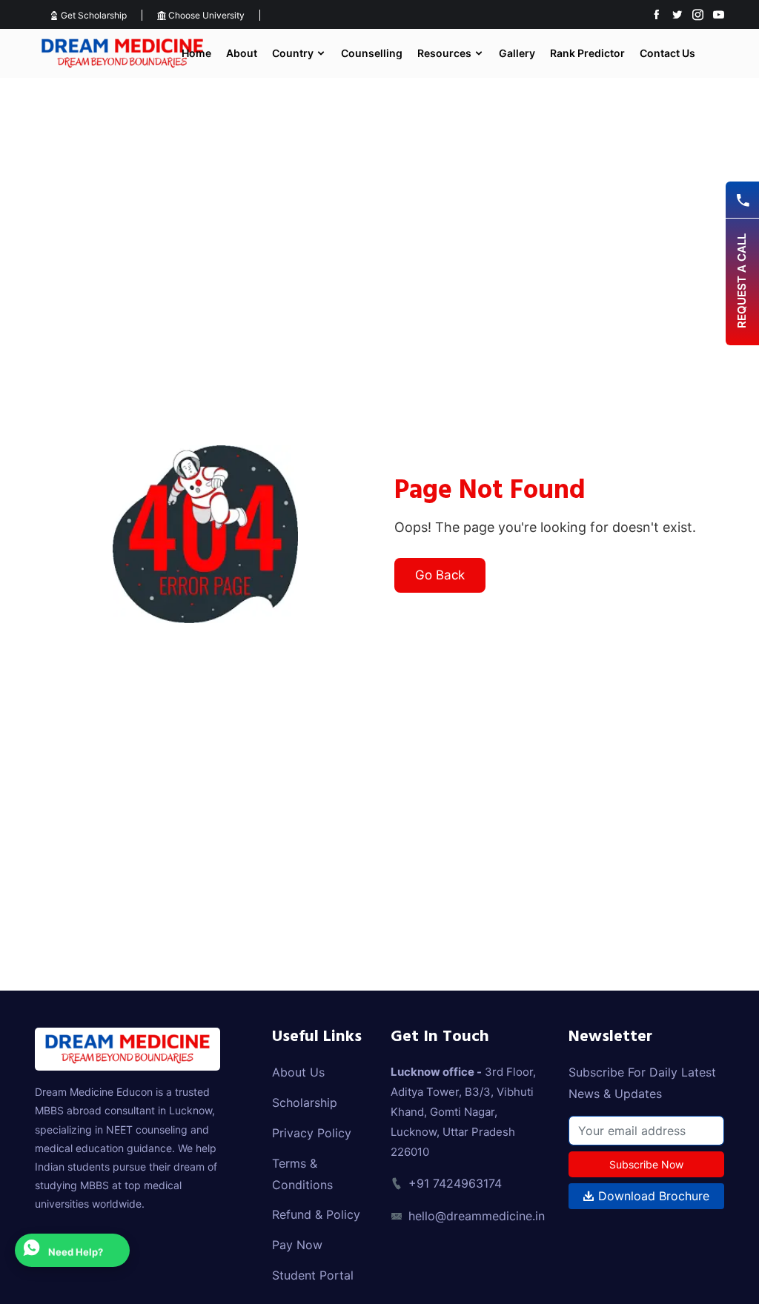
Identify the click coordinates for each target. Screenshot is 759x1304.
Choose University (205, 15)
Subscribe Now (646, 1164)
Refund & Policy (316, 1214)
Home (196, 53)
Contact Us (667, 53)
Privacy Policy (311, 1132)
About (241, 53)
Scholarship (304, 1102)
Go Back (440, 575)
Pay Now (297, 1244)
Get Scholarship (93, 15)
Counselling (371, 53)
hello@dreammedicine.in (476, 1215)
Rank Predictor (587, 53)
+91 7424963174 (455, 1183)
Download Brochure (651, 1195)
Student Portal (313, 1275)
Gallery (517, 53)
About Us (298, 1072)
